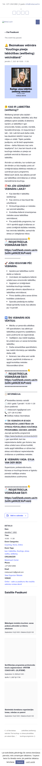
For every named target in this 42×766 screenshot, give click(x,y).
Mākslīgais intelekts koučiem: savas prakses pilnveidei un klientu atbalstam (19, 626)
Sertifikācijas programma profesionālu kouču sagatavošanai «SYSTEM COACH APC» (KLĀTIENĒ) (20, 667)
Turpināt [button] (20, 762)
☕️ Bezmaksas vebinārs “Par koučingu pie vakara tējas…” (12, 733)
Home (15, 545)
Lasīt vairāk (30, 762)
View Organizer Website (13, 575)
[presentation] (20, 608)
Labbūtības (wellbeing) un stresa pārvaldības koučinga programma (28, 733)
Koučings (20, 551)
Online (20, 545)
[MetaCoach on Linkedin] (18, 13)
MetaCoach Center (12, 560)
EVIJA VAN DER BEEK (19, 461)
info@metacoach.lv (33, 4)
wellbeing (14, 554)
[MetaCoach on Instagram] (22, 13)
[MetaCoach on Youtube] (27, 13)
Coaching (8, 545)
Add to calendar (16, 515)
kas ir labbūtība (10, 551)
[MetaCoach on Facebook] (14, 13)
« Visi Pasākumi (12, 32)
